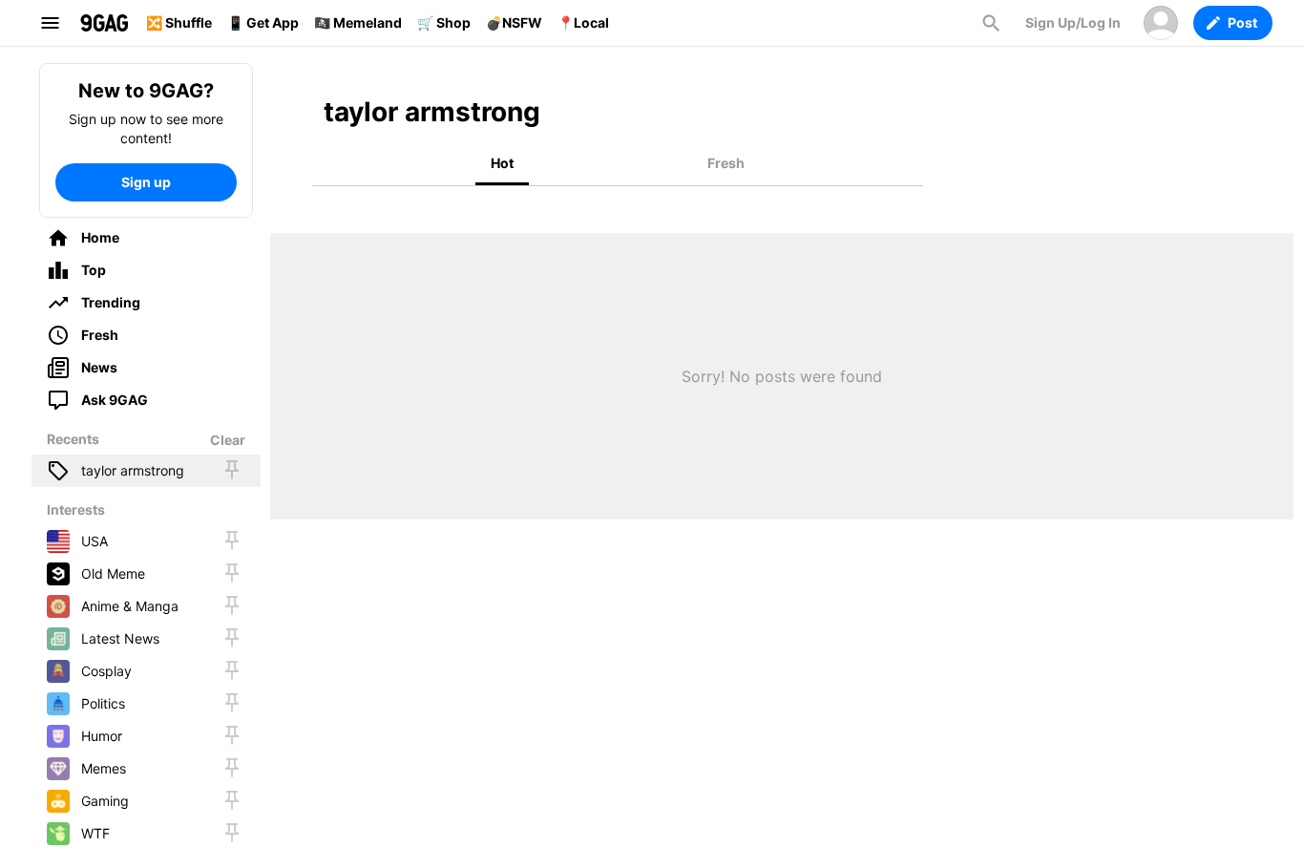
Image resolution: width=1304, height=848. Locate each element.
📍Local (583, 22)
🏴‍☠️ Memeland (358, 22)
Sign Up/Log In (1073, 22)
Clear (227, 440)
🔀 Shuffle (179, 22)
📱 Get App (263, 22)
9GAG (104, 23)
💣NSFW (514, 22)
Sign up (146, 182)
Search (991, 23)
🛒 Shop (444, 22)
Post (1242, 22)
